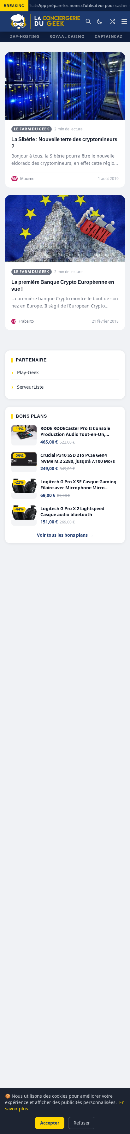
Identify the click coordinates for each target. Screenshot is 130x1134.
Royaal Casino (67, 36)
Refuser (82, 1122)
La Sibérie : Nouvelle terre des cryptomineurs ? (64, 143)
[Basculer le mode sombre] (99, 21)
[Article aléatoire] (112, 21)
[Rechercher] (88, 21)
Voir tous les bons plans (65, 535)
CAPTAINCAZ (108, 36)
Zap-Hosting (24, 36)
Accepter (49, 1122)
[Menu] (124, 21)
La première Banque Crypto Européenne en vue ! (62, 285)
